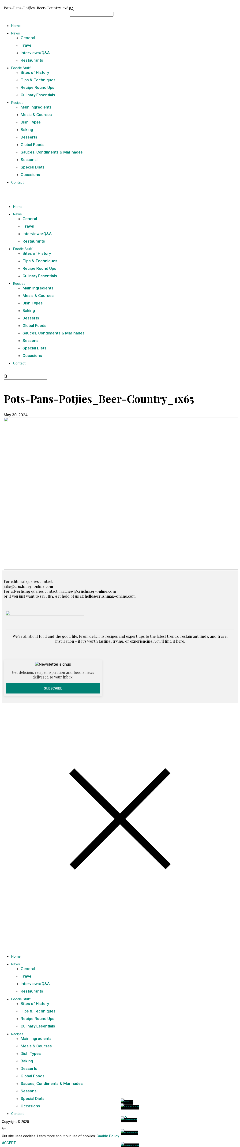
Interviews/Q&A (35, 52)
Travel (26, 45)
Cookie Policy (108, 1136)
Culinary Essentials (38, 95)
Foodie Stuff (21, 68)
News (15, 33)
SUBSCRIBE (53, 688)
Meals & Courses (36, 114)
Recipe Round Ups (37, 87)
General (28, 37)
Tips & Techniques (38, 80)
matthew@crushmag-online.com (87, 591)
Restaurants (32, 60)
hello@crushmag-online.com (110, 596)
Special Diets (33, 167)
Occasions (30, 174)
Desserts (29, 137)
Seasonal (29, 159)
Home (16, 26)
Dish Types (31, 122)
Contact (17, 182)
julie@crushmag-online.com (28, 586)
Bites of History (35, 72)
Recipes (17, 103)
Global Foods (33, 144)
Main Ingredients (36, 107)
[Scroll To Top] (4, 1128)
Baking (27, 129)
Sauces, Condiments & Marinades (52, 152)
